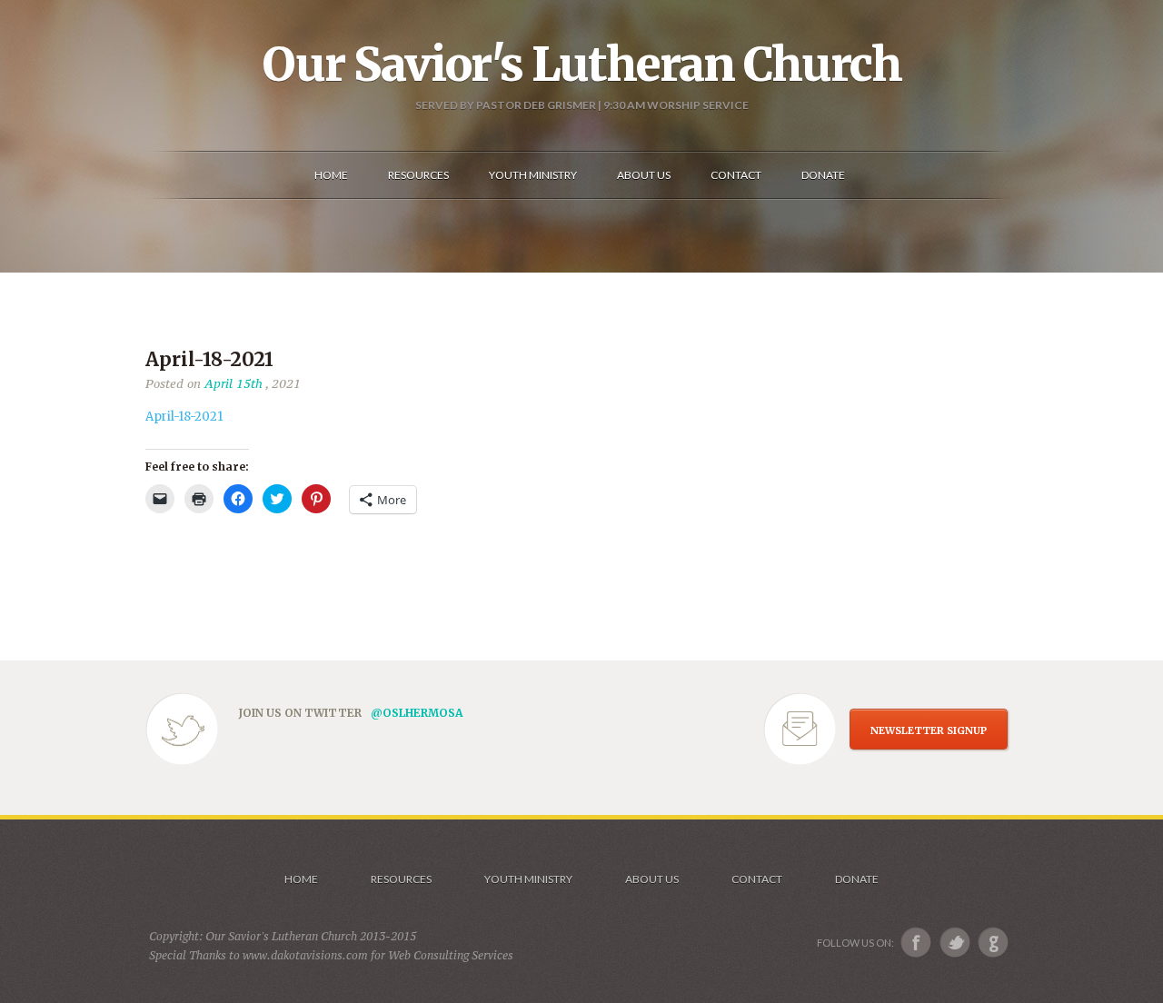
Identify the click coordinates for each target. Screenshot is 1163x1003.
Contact (756, 879)
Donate (857, 879)
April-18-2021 (184, 416)
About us (652, 879)
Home (301, 879)
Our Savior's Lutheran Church (582, 64)
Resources (401, 879)
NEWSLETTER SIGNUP (928, 730)
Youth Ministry (528, 879)
